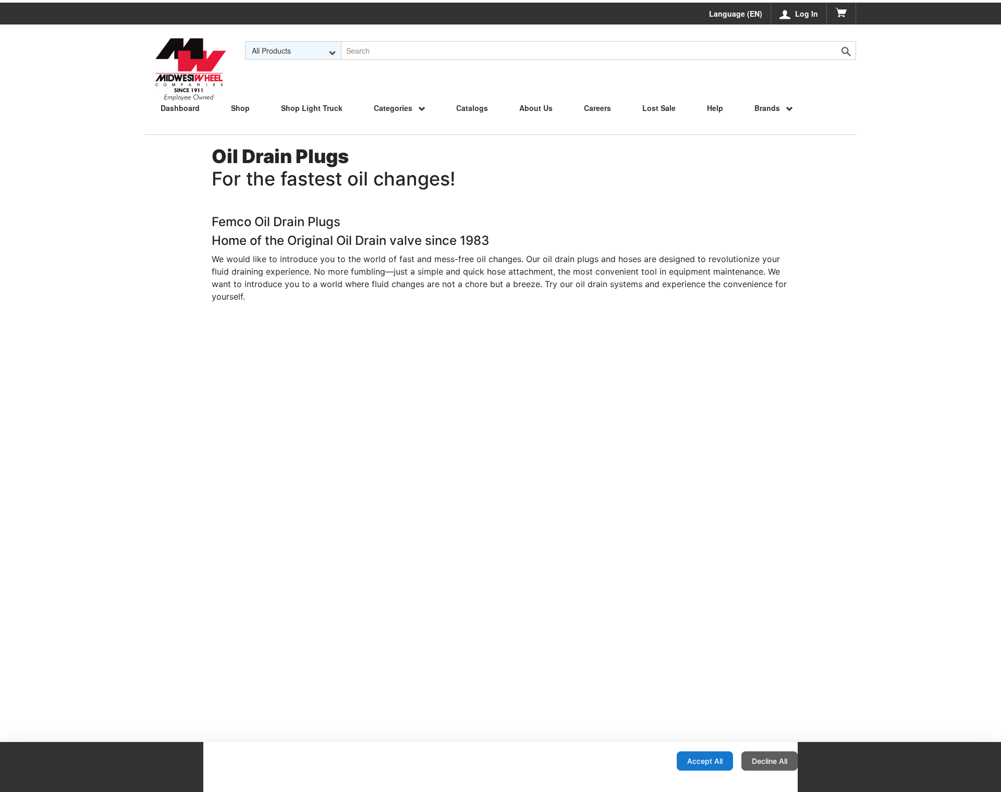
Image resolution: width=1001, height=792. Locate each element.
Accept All (705, 761)
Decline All (769, 761)
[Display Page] (190, 50)
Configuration (635, 761)
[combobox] (293, 50)
